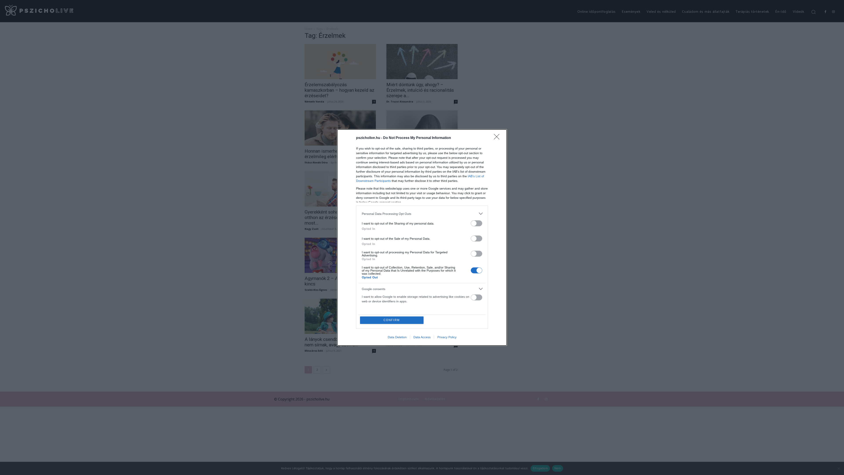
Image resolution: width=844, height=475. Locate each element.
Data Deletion (397, 337)
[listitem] (422, 213)
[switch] (476, 223)
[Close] (498, 138)
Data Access (422, 337)
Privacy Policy (447, 337)
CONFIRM (392, 320)
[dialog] (422, 237)
